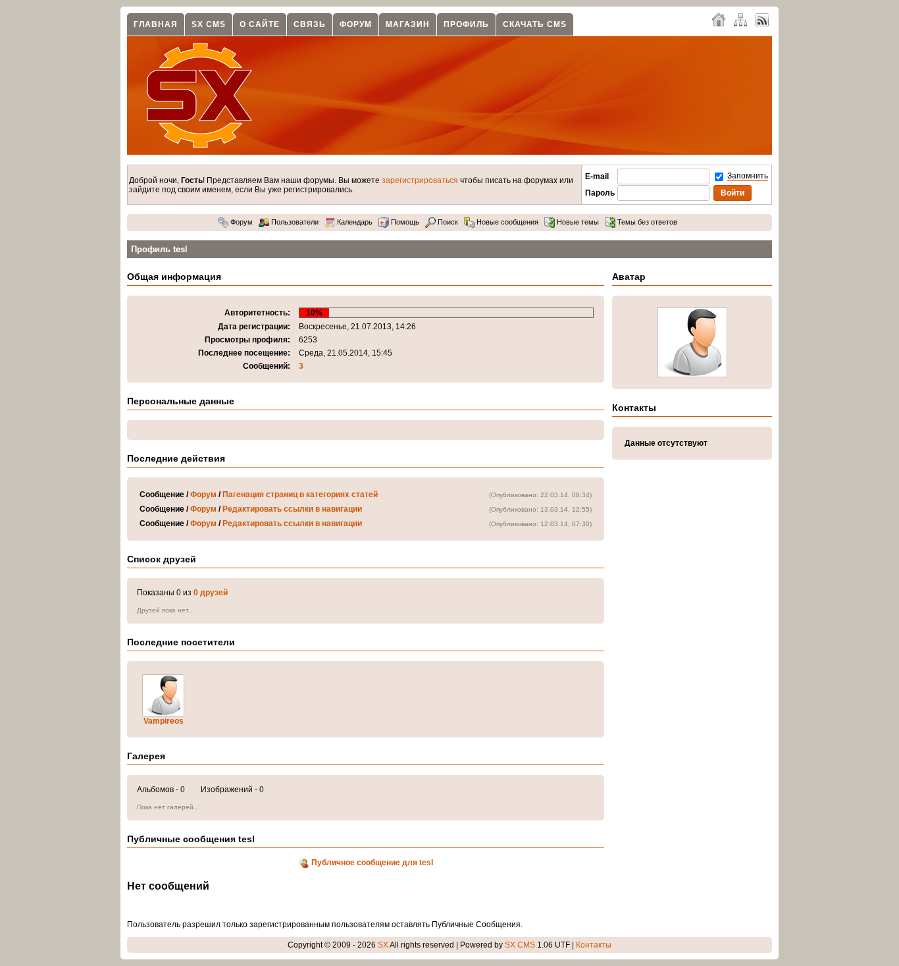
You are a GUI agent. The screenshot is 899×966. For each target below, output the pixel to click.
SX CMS (209, 24)
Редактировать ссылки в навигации (292, 509)
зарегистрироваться (420, 180)
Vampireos (163, 721)
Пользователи (294, 222)
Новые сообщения (506, 222)
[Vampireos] (163, 713)
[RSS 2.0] (762, 19)
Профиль (466, 24)
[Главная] (719, 19)
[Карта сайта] (740, 19)
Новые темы (577, 222)
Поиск (447, 222)
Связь (310, 24)
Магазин (408, 24)
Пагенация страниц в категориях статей (300, 494)
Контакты (593, 945)
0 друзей (210, 592)
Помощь (404, 222)
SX (383, 945)
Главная (156, 24)
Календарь (353, 222)
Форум (356, 24)
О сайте (260, 24)
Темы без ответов (646, 222)
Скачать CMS (535, 24)
